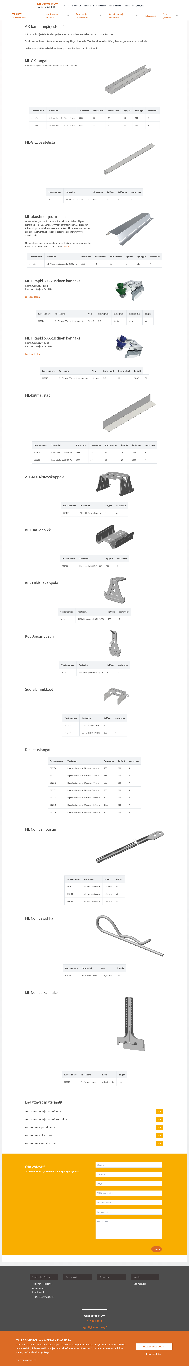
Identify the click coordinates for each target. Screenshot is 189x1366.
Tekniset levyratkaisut (42, 1296)
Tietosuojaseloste (26, 1360)
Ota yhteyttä (138, 5)
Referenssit (89, 5)
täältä (66, 246)
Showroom (101, 5)
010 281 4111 (94, 1321)
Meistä (127, 5)
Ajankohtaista (115, 5)
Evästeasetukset (154, 1353)
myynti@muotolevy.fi (94, 1327)
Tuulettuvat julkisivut (42, 1283)
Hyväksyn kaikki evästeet (154, 1346)
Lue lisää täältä (32, 296)
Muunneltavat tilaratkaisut (38, 1290)
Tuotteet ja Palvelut (41, 1277)
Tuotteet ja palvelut (72, 5)
